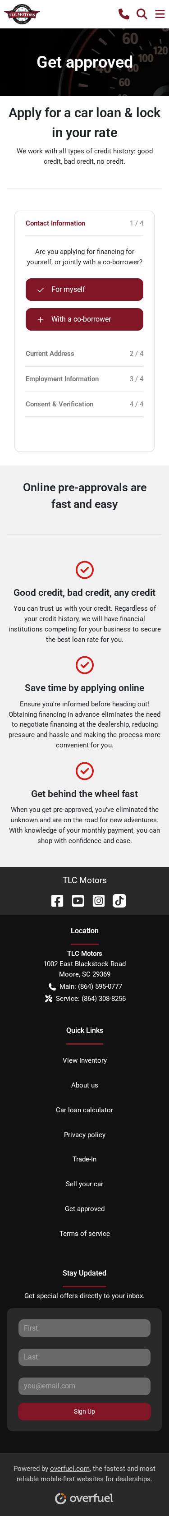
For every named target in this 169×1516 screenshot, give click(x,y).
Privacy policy (84, 1135)
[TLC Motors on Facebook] (53, 900)
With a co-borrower (81, 319)
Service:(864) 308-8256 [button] (91, 999)
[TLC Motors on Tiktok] (115, 900)
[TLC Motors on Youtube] (74, 900)
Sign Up (84, 1411)
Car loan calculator (84, 1110)
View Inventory (85, 1060)
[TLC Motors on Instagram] (95, 900)
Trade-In (84, 1159)
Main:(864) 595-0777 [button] (90, 986)
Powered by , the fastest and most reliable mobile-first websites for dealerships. (84, 1474)
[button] (124, 14)
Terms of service (84, 1234)
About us (84, 1085)
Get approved (85, 1209)
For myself (68, 289)
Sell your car (84, 1184)
